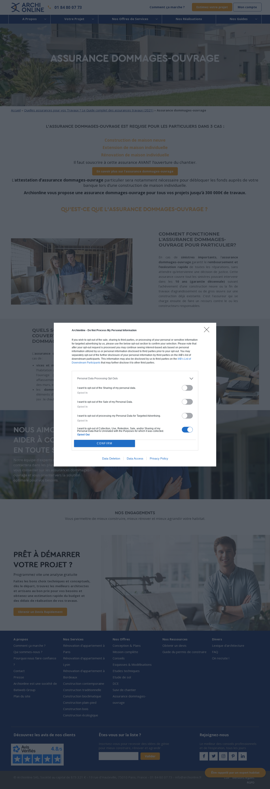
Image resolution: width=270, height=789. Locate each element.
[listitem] (135, 378)
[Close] (208, 331)
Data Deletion (111, 458)
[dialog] (135, 394)
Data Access (135, 458)
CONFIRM (104, 443)
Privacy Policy (159, 458)
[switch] (187, 388)
